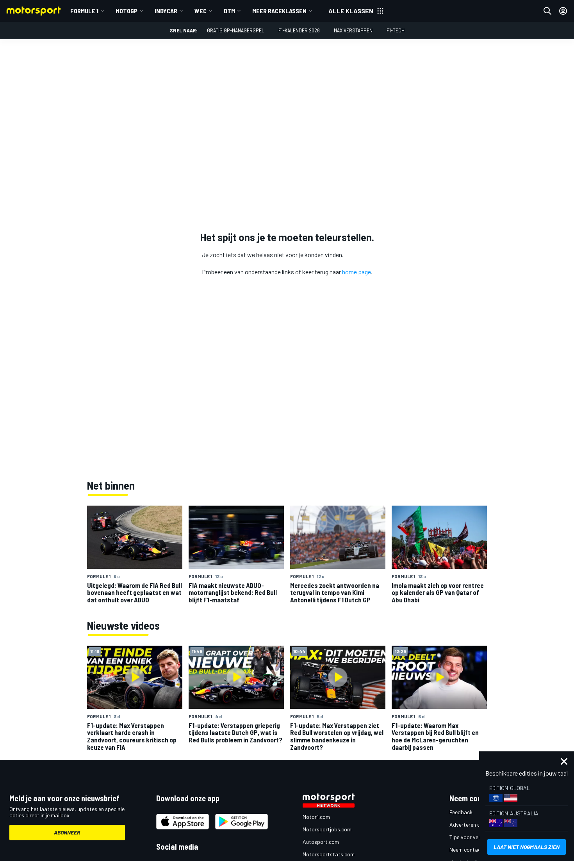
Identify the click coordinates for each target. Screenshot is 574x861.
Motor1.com (316, 816)
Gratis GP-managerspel (235, 30)
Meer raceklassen (279, 10)
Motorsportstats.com (329, 854)
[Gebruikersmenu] (563, 11)
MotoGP (126, 10)
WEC (200, 10)
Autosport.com (321, 841)
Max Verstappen (353, 30)
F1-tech (396, 30)
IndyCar (166, 10)
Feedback (460, 812)
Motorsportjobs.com (327, 829)
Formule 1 (84, 10)
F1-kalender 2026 (299, 30)
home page (356, 271)
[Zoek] (547, 11)
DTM (229, 10)
